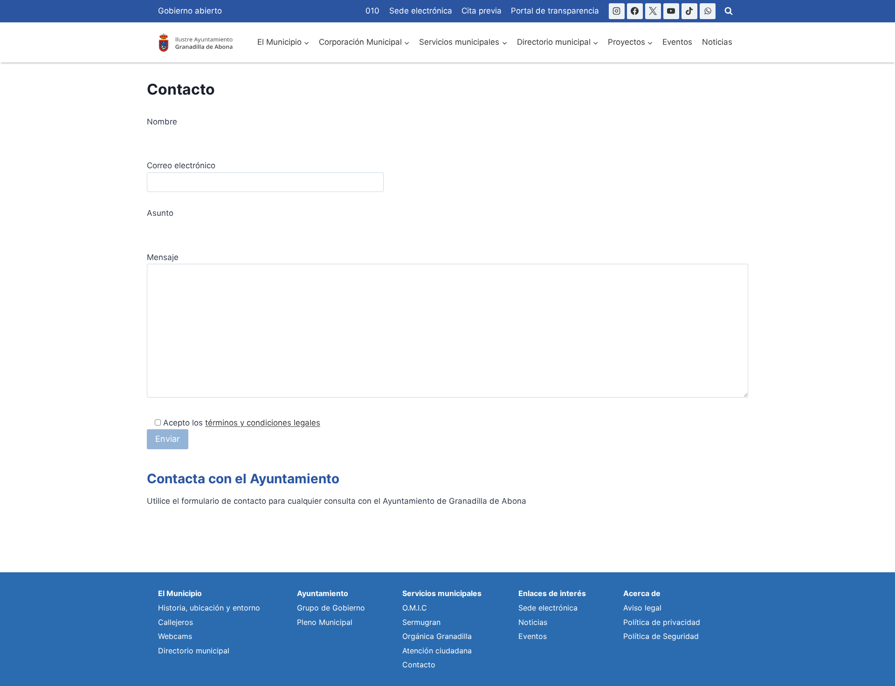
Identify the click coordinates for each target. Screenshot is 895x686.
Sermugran (421, 622)
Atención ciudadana (437, 650)
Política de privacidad (661, 622)
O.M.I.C (414, 607)
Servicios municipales (442, 593)
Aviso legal (642, 607)
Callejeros (175, 622)
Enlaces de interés (552, 593)
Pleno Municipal (324, 622)
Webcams (175, 636)
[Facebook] (635, 11)
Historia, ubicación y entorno (209, 607)
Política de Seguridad (661, 636)
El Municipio (180, 593)
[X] (653, 11)
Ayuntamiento (322, 593)
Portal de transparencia (555, 10)
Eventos (677, 42)
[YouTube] (671, 11)
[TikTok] (689, 11)
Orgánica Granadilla (437, 636)
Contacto (418, 664)
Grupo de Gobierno (331, 607)
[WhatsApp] (708, 11)
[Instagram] (617, 11)
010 (372, 10)
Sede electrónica (420, 10)
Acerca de (642, 593)
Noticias (717, 42)
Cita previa (481, 10)
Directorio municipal (193, 650)
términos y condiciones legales (262, 422)
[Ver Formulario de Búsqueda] (728, 11)
